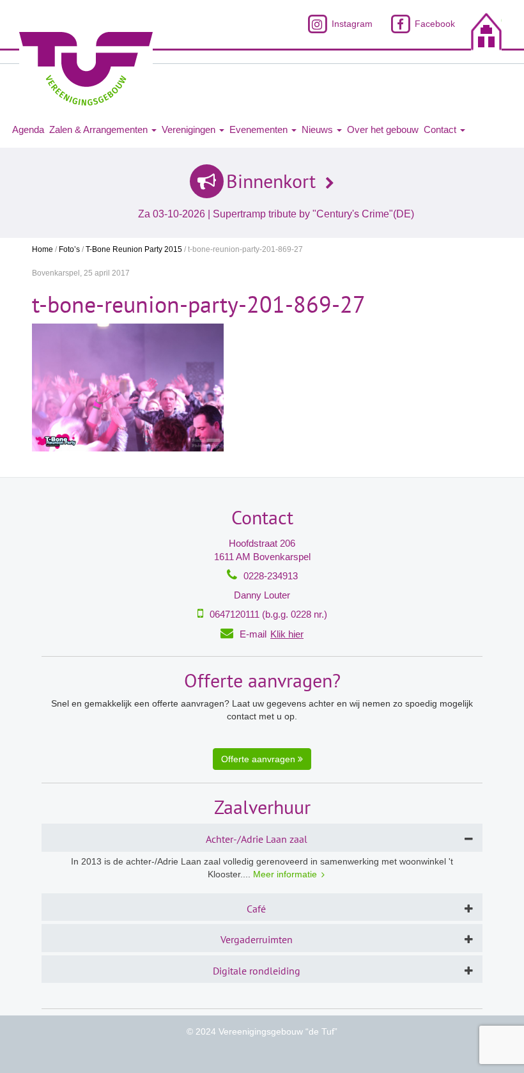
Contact (441, 129)
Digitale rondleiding (256, 970)
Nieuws (318, 129)
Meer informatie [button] (285, 874)
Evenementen (259, 129)
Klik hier (287, 634)
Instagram (350, 24)
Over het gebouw (383, 129)
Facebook (433, 24)
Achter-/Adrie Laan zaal (256, 839)
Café (256, 908)
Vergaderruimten (256, 939)
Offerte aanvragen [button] (259, 759)
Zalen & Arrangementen (99, 129)
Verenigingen (190, 129)
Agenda (28, 129)
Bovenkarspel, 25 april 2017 (81, 273)
